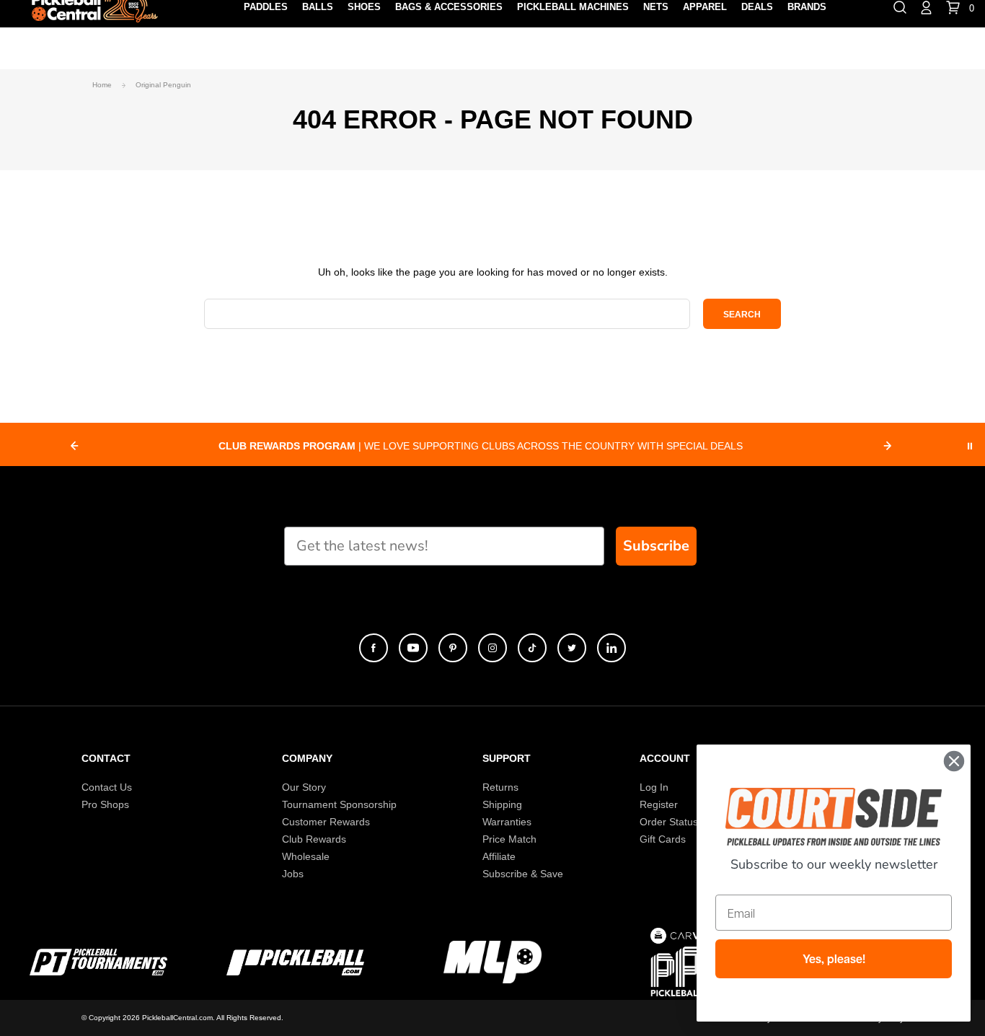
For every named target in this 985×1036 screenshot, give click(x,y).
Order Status (669, 822)
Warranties (506, 822)
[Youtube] (413, 647)
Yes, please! (834, 959)
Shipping (502, 804)
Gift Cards (663, 839)
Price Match (509, 839)
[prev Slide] (74, 446)
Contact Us (106, 787)
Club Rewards (314, 839)
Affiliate (499, 856)
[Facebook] (373, 647)
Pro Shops (105, 804)
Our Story (304, 787)
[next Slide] (887, 446)
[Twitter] (571, 647)
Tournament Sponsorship (339, 804)
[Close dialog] (954, 761)
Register (659, 804)
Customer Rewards (326, 822)
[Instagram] (492, 647)
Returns (500, 787)
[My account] (926, 6)
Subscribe (656, 546)
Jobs (293, 873)
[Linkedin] (611, 647)
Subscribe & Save (522, 873)
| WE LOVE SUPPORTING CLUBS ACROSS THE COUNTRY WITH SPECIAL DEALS (480, 446)
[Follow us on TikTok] (532, 647)
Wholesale (306, 856)
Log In (654, 787)
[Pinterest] (452, 647)
